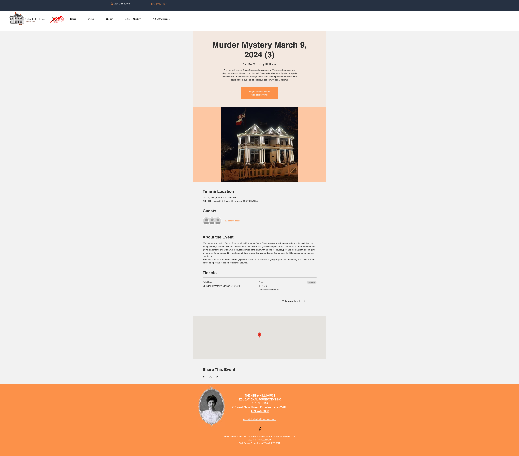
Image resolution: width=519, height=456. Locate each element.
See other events (259, 94)
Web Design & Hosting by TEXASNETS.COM (259, 443)
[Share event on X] (210, 377)
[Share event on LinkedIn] (217, 377)
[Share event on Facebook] (204, 377)
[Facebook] (260, 429)
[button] (91, 19)
